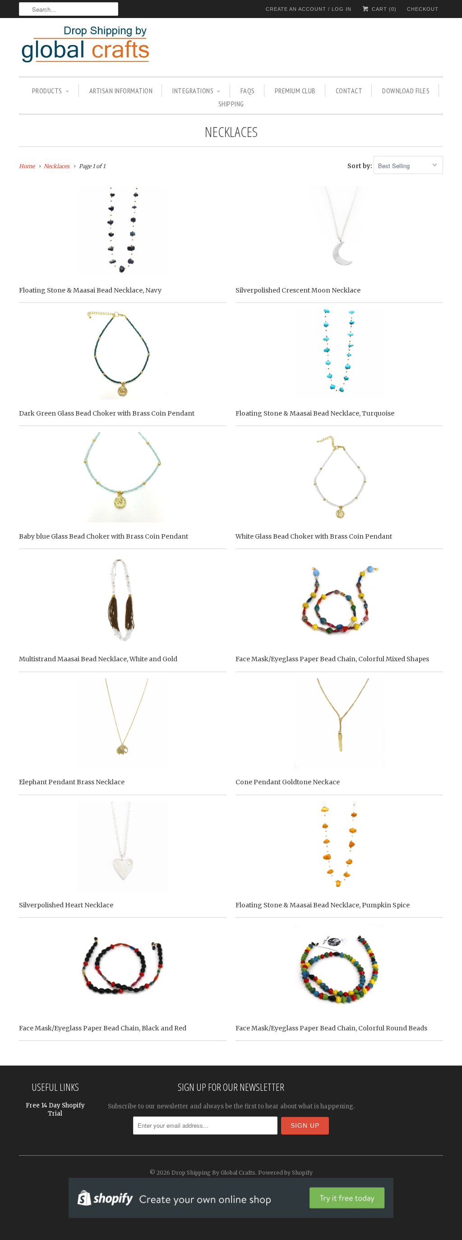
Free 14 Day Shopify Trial (55, 1109)
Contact (349, 90)
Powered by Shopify (285, 1172)
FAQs (247, 90)
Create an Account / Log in (308, 9)
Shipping (231, 103)
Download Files (406, 90)
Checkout (423, 9)
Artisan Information (121, 90)
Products (47, 90)
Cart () (383, 9)
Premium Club (295, 90)
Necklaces (231, 131)
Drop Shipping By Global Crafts (213, 1172)
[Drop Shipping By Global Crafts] (100, 46)
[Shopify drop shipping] (231, 1213)
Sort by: (360, 166)
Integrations (192, 90)
